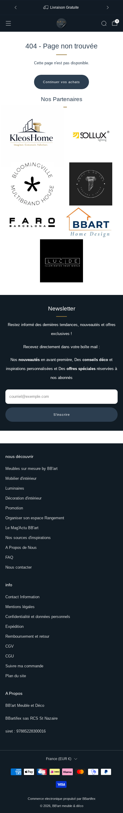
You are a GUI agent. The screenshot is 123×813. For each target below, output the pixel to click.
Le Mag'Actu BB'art (22, 528)
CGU (9, 656)
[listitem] (61, 7)
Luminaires (14, 488)
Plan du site (15, 676)
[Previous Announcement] (15, 7)
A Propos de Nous (21, 547)
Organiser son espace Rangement (34, 518)
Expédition (14, 626)
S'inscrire (61, 414)
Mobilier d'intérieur (20, 478)
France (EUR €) (58, 759)
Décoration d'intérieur (23, 498)
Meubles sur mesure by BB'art (31, 468)
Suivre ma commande (24, 666)
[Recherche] (104, 23)
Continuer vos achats (61, 82)
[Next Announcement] (107, 7)
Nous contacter (18, 567)
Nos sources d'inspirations (28, 537)
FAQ (9, 557)
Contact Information (22, 597)
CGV (9, 646)
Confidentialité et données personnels (37, 616)
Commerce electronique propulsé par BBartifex (62, 798)
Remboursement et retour (27, 636)
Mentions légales (20, 607)
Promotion (14, 508)
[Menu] (8, 23)
